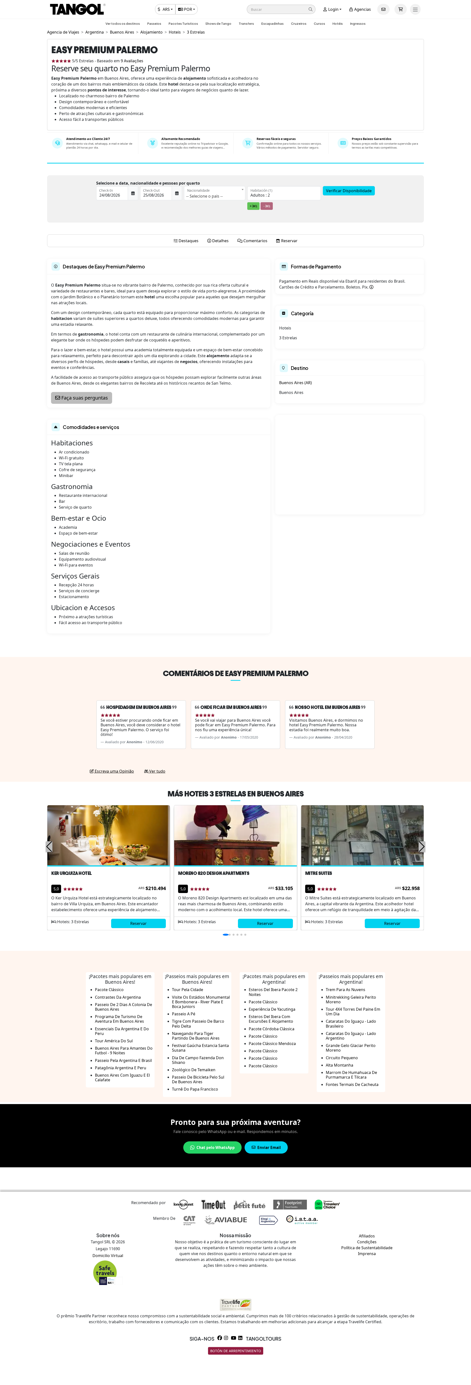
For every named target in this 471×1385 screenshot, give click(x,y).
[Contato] (383, 9)
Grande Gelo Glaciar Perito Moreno (351, 1048)
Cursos (319, 23)
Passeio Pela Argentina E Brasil (123, 1060)
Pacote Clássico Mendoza (272, 1043)
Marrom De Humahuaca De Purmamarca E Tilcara (351, 1075)
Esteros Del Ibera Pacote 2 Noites (273, 992)
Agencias (362, 9)
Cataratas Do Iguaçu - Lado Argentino (351, 1036)
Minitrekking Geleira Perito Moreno (351, 1000)
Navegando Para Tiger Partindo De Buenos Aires (196, 1036)
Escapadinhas (272, 23)
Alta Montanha (339, 1065)
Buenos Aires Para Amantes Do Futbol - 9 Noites (124, 1050)
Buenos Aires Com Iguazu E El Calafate (122, 1077)
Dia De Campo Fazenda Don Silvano (198, 1060)
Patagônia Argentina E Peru (120, 1067)
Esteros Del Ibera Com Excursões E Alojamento (271, 1019)
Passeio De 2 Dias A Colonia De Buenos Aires (123, 1007)
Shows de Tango (218, 23)
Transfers (246, 23)
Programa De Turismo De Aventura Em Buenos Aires (119, 1019)
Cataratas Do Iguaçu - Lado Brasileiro (351, 1024)
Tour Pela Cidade (187, 989)
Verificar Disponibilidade (349, 190)
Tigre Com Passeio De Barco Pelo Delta (198, 1024)
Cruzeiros (298, 23)
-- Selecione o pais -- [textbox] (204, 196)
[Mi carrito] (400, 9)
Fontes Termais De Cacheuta (352, 1084)
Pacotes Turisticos (183, 23)
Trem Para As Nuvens (345, 989)
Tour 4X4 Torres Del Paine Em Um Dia (353, 1012)
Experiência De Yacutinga (272, 1009)
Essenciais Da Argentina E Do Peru (122, 1031)
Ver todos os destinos (122, 23)
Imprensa (367, 1253)
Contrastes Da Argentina (118, 997)
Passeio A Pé (183, 1014)
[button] (281, 9)
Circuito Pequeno (342, 1057)
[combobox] (214, 193)
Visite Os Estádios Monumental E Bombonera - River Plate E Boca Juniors (201, 1002)
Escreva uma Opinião (114, 771)
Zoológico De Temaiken (193, 1069)
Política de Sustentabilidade (366, 1247)
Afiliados (367, 1236)
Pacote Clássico (109, 989)
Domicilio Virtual (107, 1255)
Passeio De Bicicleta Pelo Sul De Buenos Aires (198, 1079)
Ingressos (358, 23)
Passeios (154, 23)
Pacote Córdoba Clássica (271, 1029)
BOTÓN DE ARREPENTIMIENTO (235, 1350)
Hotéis (337, 23)
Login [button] (333, 9)
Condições (367, 1242)
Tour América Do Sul (114, 1041)
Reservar (138, 923)
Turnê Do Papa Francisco (195, 1089)
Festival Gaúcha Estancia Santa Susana (200, 1048)
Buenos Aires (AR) (295, 382)
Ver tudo (156, 771)
